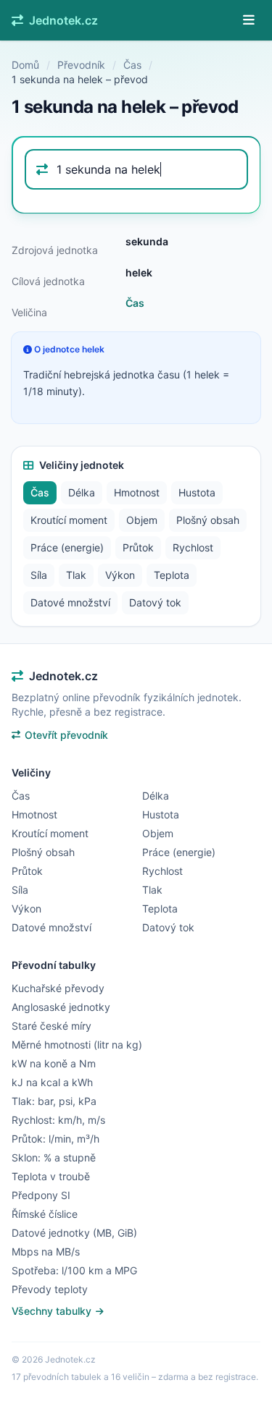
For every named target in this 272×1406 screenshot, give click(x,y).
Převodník (81, 65)
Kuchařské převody (58, 988)
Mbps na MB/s (46, 1251)
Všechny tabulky (53, 1311)
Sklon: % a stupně (54, 1157)
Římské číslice (45, 1214)
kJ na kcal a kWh (52, 1082)
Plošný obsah (207, 520)
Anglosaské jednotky (61, 1007)
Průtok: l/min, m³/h (55, 1138)
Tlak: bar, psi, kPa (54, 1101)
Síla (38, 575)
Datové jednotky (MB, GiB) (74, 1233)
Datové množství (70, 602)
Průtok (138, 547)
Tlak (76, 575)
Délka (81, 492)
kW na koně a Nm (54, 1063)
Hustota (196, 492)
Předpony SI (41, 1195)
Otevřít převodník (66, 735)
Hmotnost (137, 492)
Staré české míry (51, 1026)
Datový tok (155, 602)
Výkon (120, 575)
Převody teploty (50, 1289)
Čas (132, 65)
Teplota (171, 575)
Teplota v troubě (51, 1176)
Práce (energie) (67, 547)
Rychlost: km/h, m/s (58, 1120)
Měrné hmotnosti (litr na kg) (77, 1044)
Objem (141, 520)
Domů (25, 65)
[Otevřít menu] (248, 20)
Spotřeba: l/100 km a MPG (74, 1270)
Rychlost (193, 547)
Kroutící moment (68, 520)
